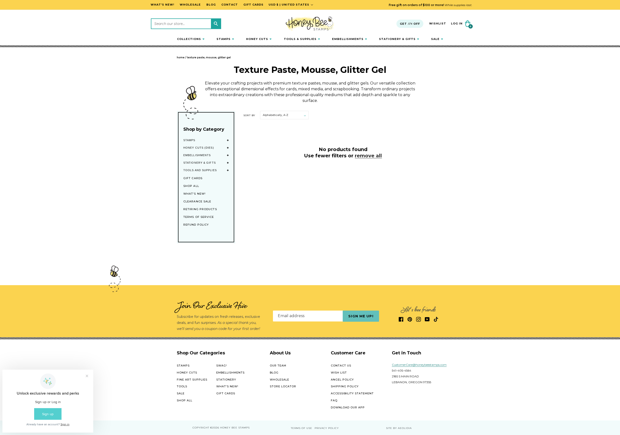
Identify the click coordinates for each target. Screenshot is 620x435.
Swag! (221, 365)
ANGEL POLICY (342, 379)
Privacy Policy (327, 428)
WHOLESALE (279, 379)
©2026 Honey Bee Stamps (230, 427)
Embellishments (197, 155)
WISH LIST (339, 372)
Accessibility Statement (352, 393)
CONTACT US (341, 365)
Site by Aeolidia (399, 428)
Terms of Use (301, 428)
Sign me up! (360, 316)
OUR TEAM (278, 365)
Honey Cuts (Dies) (198, 147)
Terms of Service (198, 217)
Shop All (191, 186)
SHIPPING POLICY (345, 386)
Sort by (249, 115)
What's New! (194, 193)
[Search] (216, 24)
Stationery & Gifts (199, 162)
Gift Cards (192, 178)
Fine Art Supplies (192, 379)
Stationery (226, 379)
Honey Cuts (187, 372)
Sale (181, 393)
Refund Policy (196, 224)
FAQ (334, 400)
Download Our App (348, 407)
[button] (190, 39)
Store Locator (283, 386)
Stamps (189, 140)
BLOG (274, 372)
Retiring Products (200, 209)
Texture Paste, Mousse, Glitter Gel (209, 57)
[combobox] (186, 23)
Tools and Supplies (200, 170)
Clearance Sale (197, 201)
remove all (368, 156)
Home (181, 57)
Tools (182, 386)
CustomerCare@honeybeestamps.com (419, 364)
